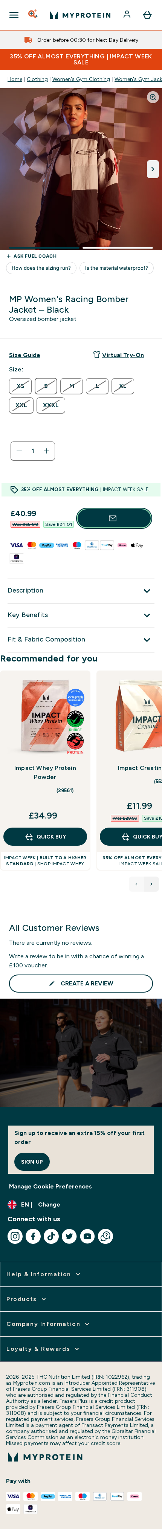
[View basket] (147, 15)
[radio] (20, 386)
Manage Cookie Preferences (50, 1186)
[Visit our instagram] (15, 1236)
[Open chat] (105, 1236)
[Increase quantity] (46, 451)
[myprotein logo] (80, 15)
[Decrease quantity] (19, 451)
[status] (33, 451)
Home (15, 79)
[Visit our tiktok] (51, 1236)
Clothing (37, 79)
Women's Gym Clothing (81, 79)
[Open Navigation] (14, 15)
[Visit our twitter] (69, 1236)
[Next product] (151, 884)
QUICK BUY (51, 837)
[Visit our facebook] (33, 1236)
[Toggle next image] (153, 169)
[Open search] (34, 15)
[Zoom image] (153, 97)
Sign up (32, 1162)
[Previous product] (136, 884)
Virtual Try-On (123, 355)
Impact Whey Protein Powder (45, 772)
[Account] (127, 15)
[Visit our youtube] (87, 1236)
